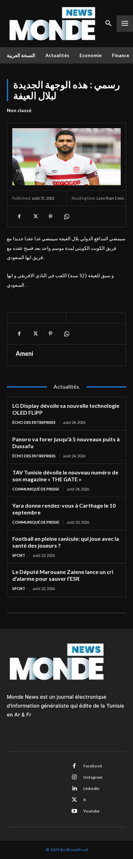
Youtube (91, 811)
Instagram (92, 777)
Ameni (24, 353)
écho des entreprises (34, 422)
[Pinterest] (50, 216)
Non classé (19, 110)
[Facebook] (19, 216)
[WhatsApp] (66, 216)
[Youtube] (74, 811)
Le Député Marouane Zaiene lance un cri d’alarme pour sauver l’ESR (62, 575)
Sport (18, 555)
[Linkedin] (74, 788)
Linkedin (91, 788)
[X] (35, 216)
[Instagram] (74, 777)
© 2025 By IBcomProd (67, 849)
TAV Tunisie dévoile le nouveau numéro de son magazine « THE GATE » (65, 475)
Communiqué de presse (35, 489)
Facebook (92, 765)
